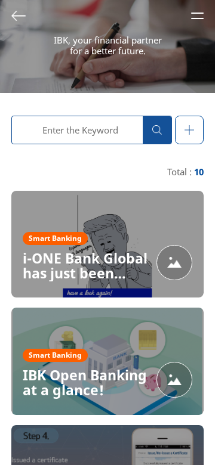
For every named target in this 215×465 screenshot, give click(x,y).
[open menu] (197, 15)
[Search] (157, 130)
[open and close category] (189, 130)
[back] (18, 15)
